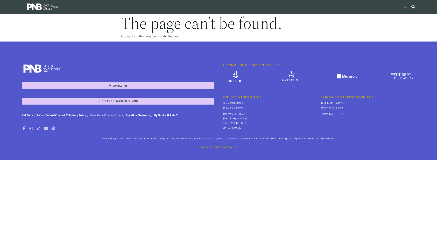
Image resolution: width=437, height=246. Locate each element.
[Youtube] (46, 128)
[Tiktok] (38, 128)
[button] (405, 7)
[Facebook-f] (24, 128)
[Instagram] (31, 128)
